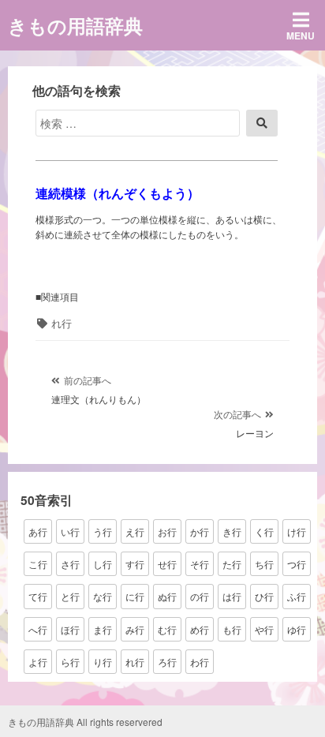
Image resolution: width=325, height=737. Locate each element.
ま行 (102, 629)
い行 (70, 531)
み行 (134, 629)
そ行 (199, 564)
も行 (231, 629)
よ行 (37, 661)
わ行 (199, 661)
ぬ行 (167, 596)
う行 (102, 531)
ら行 (70, 661)
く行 (264, 531)
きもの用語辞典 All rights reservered (85, 721)
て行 (37, 596)
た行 (231, 564)
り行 (102, 661)
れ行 (61, 323)
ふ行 (296, 596)
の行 (199, 596)
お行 (167, 531)
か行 (199, 531)
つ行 (296, 564)
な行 (102, 596)
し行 (102, 564)
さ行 (70, 564)
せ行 (167, 564)
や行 (264, 629)
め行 (199, 629)
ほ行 (70, 629)
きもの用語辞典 (75, 25)
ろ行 (167, 661)
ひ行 (264, 596)
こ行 (37, 564)
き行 (231, 531)
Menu (300, 35)
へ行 (37, 629)
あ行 (37, 531)
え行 (134, 531)
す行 (134, 564)
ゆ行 (296, 629)
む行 (167, 629)
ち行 (264, 564)
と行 (70, 596)
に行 (134, 596)
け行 (296, 531)
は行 (231, 596)
